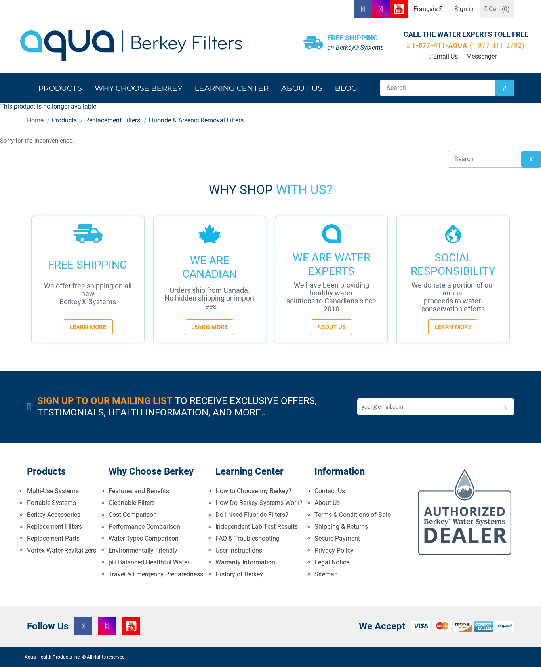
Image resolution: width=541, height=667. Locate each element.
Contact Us (329, 491)
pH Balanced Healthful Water (149, 562)
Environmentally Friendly (143, 550)
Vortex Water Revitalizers (61, 550)
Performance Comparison (144, 526)
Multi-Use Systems (53, 491)
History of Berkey (239, 574)
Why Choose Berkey (138, 88)
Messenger (481, 56)
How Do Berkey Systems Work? (259, 503)
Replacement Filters (54, 526)
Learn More (88, 327)
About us (301, 88)
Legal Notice (331, 562)
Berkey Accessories (53, 514)
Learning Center (232, 88)
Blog (346, 88)
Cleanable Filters (132, 503)
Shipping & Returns (341, 526)
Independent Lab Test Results (256, 526)
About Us (331, 327)
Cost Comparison (133, 514)
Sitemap (326, 574)
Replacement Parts (53, 538)
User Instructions (238, 550)
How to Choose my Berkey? (253, 491)
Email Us (445, 56)
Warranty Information (245, 562)
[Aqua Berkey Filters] (148, 45)
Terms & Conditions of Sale (352, 514)
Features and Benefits (139, 491)
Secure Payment (337, 538)
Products (60, 88)
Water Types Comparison (144, 538)
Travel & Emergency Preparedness (156, 574)
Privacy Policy (334, 550)
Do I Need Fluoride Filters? (251, 514)
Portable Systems (51, 503)
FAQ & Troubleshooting (247, 538)
